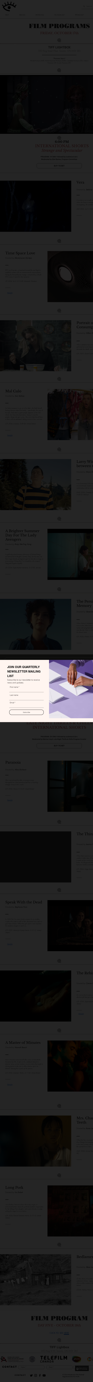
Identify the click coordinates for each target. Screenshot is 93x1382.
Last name (14, 695)
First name (14, 687)
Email (12, 703)
